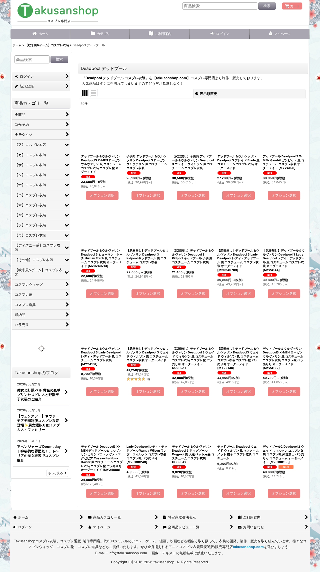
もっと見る (55, 473)
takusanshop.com (171, 78)
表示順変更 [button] (208, 93)
